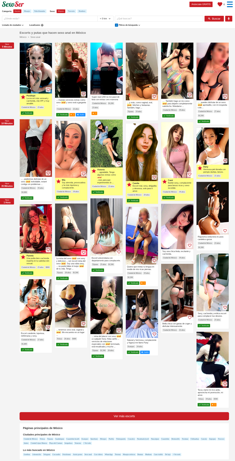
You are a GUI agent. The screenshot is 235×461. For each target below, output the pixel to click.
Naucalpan (155, 439)
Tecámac (185, 439)
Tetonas (118, 454)
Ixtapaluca (68, 443)
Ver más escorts (124, 416)
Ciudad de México (31, 439)
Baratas (140, 454)
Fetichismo (67, 454)
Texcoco (221, 439)
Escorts (17, 11)
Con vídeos (98, 454)
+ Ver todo (87, 443)
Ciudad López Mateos (39, 443)
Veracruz (78, 443)
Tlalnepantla (121, 439)
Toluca (42, 439)
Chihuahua (195, 439)
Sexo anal (88, 454)
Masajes (27, 11)
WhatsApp (109, 454)
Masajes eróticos (129, 454)
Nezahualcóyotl (143, 439)
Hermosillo (175, 439)
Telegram (46, 454)
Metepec (103, 439)
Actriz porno (77, 454)
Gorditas (27, 454)
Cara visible (158, 454)
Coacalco (131, 439)
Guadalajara (59, 439)
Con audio (56, 454)
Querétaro (94, 439)
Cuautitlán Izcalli (72, 439)
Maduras (148, 454)
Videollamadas (39, 11)
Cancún (204, 439)
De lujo (168, 454)
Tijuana (50, 439)
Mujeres (61, 11)
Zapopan (212, 439)
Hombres (82, 11)
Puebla (111, 439)
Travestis (71, 11)
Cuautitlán (165, 439)
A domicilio (36, 454)
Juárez (26, 443)
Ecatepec (85, 439)
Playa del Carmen (55, 443)
